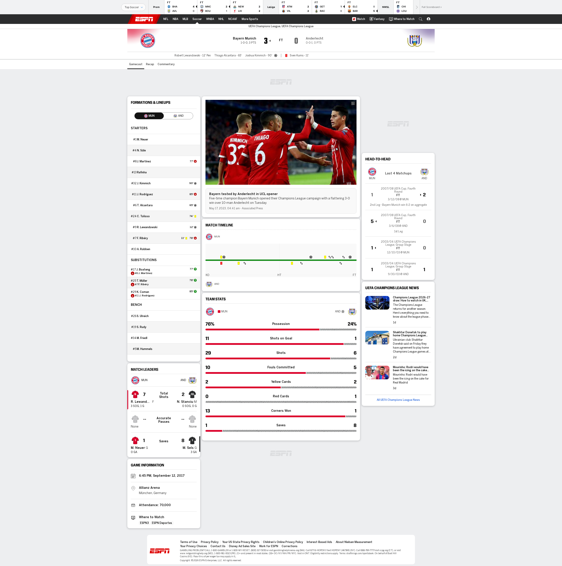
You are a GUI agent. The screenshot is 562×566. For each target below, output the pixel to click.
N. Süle (141, 150)
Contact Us (218, 546)
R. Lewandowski (147, 227)
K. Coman (143, 292)
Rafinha (142, 172)
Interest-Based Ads (319, 542)
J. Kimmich (144, 183)
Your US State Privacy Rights (240, 542)
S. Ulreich (143, 316)
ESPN (144, 19)
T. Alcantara (145, 205)
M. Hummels (144, 349)
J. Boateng (143, 269)
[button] (420, 19)
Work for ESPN (268, 546)
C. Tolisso (143, 216)
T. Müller (142, 280)
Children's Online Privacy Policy (283, 542)
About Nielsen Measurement (354, 542)
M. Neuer (142, 139)
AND (216, 284)
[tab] (149, 116)
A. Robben (143, 249)
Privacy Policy (210, 542)
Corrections (289, 546)
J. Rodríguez (145, 194)
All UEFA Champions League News (398, 399)
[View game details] (398, 197)
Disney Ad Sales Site (242, 546)
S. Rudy (141, 327)
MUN (217, 236)
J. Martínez (144, 161)
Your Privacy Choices (193, 546)
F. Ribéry (142, 238)
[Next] (416, 7)
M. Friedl (142, 338)
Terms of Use (188, 542)
